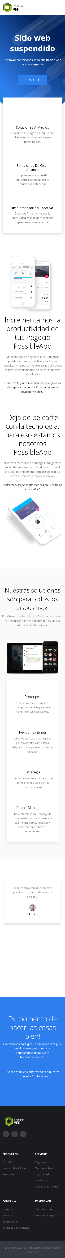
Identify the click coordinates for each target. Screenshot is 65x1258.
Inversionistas (10, 1221)
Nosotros (8, 1209)
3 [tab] (35, 977)
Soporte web (42, 1174)
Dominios (8, 1162)
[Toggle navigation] (60, 7)
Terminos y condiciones (16, 1227)
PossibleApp (32, 346)
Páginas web (42, 1162)
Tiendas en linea (44, 1168)
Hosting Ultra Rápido (14, 1168)
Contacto (32, 80)
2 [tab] (30, 977)
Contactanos (40, 1076)
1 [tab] (25, 977)
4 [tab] (40, 977)
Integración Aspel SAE (47, 1215)
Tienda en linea (43, 1209)
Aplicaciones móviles (46, 1186)
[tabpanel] (32, 925)
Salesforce (41, 1180)
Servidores (8, 1174)
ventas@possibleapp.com (32, 1053)
